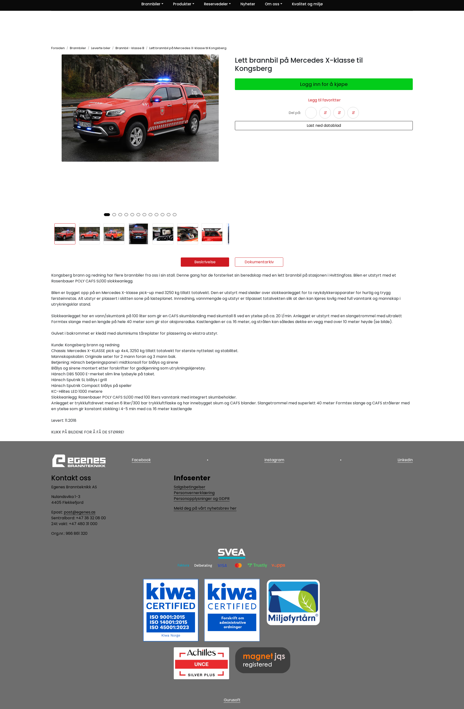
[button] (107, 214)
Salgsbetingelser (189, 487)
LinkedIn (405, 460)
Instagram (274, 460)
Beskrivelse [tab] (205, 262)
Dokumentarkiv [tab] (259, 262)
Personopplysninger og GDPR (202, 498)
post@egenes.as (79, 512)
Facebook (141, 460)
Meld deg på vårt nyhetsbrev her (205, 508)
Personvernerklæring (194, 493)
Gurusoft (232, 700)
